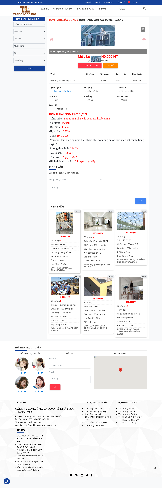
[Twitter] (87, 475)
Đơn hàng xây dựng (62, 19)
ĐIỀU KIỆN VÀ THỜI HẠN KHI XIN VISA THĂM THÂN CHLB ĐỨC (30, 438)
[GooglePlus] (76, 475)
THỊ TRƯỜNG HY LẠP (127, 422)
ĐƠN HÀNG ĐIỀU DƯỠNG (96, 422)
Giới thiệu (88, 2)
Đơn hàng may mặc (93, 414)
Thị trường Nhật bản (62, 9)
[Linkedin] (82, 475)
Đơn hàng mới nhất (93, 408)
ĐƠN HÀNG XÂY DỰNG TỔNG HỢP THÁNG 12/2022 (131, 260)
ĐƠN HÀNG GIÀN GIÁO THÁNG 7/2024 (61, 269)
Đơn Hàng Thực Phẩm (94, 425)
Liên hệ (119, 2)
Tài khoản (138, 2)
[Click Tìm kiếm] (144, 8)
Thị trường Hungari (127, 411)
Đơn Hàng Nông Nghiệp (95, 411)
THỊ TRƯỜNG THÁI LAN (129, 420)
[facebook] (91, 475)
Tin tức (98, 2)
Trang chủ (44, 9)
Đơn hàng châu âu (85, 9)
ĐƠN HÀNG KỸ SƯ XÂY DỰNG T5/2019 (64, 329)
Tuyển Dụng (109, 2)
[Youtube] (71, 475)
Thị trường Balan (126, 408)
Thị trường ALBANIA (127, 414)
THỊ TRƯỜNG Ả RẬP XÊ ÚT (130, 417)
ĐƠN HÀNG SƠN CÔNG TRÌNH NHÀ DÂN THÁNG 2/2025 (95, 328)
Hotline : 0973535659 (89, 65)
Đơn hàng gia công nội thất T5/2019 (97, 265)
